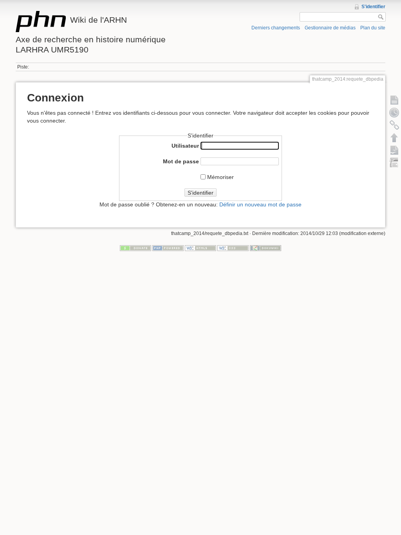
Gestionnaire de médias (330, 28)
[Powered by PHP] (168, 248)
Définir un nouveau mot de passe (260, 204)
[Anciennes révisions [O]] (394, 112)
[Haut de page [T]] (394, 137)
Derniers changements (275, 28)
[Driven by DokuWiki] (265, 248)
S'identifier (373, 6)
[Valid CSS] (233, 248)
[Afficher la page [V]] (394, 100)
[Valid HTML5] (200, 248)
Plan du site (372, 28)
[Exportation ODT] (394, 150)
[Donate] (135, 248)
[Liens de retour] (394, 125)
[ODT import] (394, 162)
